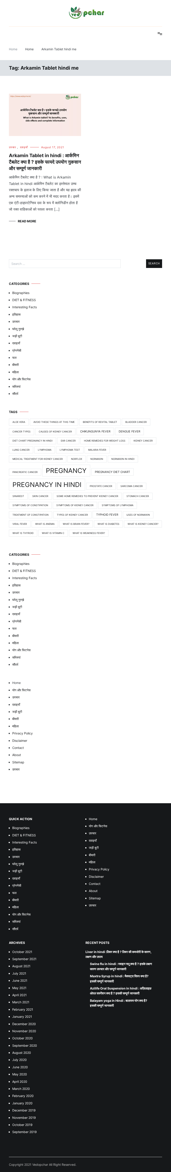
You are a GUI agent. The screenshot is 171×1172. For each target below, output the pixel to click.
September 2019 (24, 1132)
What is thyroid (23, 533)
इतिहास (16, 314)
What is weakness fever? (89, 533)
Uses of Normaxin (138, 514)
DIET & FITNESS (24, 300)
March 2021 (20, 1002)
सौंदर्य (15, 393)
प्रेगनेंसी (16, 350)
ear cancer (68, 440)
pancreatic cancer (25, 472)
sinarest (18, 496)
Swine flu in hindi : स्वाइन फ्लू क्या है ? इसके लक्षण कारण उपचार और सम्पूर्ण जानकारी (121, 966)
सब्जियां (16, 386)
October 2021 (22, 952)
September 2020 (24, 1045)
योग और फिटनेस (21, 379)
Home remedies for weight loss (104, 440)
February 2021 (22, 1009)
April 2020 (19, 1081)
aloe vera (18, 422)
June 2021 (19, 980)
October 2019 (22, 1125)
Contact (18, 748)
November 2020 (24, 1031)
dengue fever (129, 431)
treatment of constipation (30, 514)
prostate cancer (101, 486)
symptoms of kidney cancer (75, 505)
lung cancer (21, 449)
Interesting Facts (24, 307)
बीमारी (15, 365)
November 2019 (24, 1117)
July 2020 (19, 1060)
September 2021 (24, 959)
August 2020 (21, 1052)
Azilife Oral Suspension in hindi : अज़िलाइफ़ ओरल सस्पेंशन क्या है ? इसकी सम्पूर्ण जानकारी (120, 990)
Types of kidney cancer (72, 514)
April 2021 (19, 995)
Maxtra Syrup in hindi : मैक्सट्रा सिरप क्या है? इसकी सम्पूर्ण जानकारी (119, 978)
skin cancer (40, 496)
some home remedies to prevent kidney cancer (87, 496)
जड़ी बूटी (17, 336)
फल (14, 357)
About (16, 755)
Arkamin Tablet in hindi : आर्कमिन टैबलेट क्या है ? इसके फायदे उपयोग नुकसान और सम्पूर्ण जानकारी (45, 162)
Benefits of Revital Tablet (100, 422)
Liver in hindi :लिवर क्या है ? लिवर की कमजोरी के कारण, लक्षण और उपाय (118, 954)
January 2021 (22, 1016)
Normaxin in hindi (122, 459)
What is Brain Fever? (76, 524)
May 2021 (19, 988)
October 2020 (22, 1038)
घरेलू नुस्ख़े (18, 329)
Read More (27, 221)
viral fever (19, 524)
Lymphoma (44, 449)
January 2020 (22, 1103)
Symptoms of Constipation (30, 505)
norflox (76, 459)
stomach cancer (137, 496)
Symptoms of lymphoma (117, 505)
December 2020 (24, 1024)
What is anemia (45, 524)
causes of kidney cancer (55, 431)
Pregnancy (66, 470)
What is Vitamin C (53, 533)
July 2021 (19, 973)
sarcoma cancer (131, 486)
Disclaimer (19, 740)
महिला (15, 372)
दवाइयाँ (24, 147)
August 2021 (21, 966)
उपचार (12, 147)
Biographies (20, 293)
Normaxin (96, 459)
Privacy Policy (22, 733)
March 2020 (21, 1089)
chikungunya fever (95, 431)
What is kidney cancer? (143, 524)
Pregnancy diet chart (112, 472)
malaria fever (97, 449)
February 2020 (23, 1096)
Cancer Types (21, 431)
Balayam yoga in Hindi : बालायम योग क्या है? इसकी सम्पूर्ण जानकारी (118, 1003)
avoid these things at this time (54, 422)
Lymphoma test (70, 449)
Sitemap (18, 762)
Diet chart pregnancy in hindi (32, 440)
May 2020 (19, 1074)
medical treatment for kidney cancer (37, 459)
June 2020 (20, 1067)
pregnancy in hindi (46, 485)
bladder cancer (136, 422)
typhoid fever (107, 514)
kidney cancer (143, 440)
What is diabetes (108, 524)
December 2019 (24, 1110)
